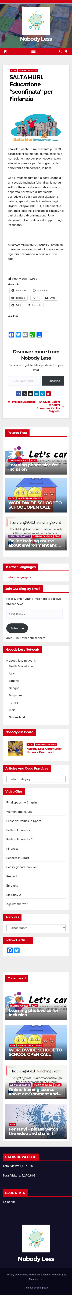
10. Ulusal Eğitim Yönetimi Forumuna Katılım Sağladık (48, 406)
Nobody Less (36, 39)
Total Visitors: (12, 1175)
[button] (60, 51)
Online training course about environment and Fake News (32, 545)
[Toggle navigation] (33, 51)
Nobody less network (20, 660)
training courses (18, 460)
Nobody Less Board (46, 745)
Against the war (17, 904)
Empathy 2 (13, 894)
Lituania (14, 680)
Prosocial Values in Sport (23, 821)
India (12, 710)
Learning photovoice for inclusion (33, 467)
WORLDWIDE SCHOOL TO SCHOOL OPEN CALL (35, 505)
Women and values (19, 811)
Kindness (12, 848)
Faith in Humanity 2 (19, 839)
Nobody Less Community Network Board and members (44, 752)
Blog (13, 70)
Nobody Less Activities (30, 498)
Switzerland (17, 717)
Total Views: (11, 1166)
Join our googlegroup (36, 1287)
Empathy (12, 885)
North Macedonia (21, 666)
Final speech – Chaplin (21, 802)
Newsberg (57, 1274)
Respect (11, 876)
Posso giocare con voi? (22, 867)
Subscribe (53, 381)
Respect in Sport (17, 858)
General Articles (28, 70)
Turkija (13, 702)
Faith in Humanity (18, 830)
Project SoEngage (24, 401)
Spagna (14, 688)
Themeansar (36, 1279)
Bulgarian (15, 695)
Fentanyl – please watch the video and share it (33, 1131)
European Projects (19, 536)
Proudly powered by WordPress (23, 1274)
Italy (12, 673)
